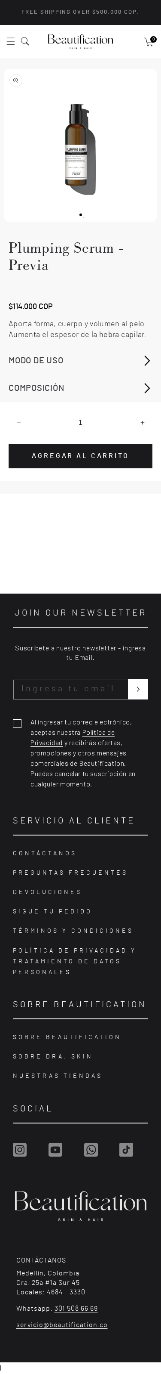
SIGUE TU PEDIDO (52, 912)
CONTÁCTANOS (45, 854)
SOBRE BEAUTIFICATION (67, 1037)
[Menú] (15, 41)
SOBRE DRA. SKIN (53, 1057)
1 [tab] (83, 218)
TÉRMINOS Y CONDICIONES (73, 931)
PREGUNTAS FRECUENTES (70, 873)
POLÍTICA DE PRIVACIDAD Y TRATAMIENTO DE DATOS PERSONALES (75, 961)
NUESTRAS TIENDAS (58, 1076)
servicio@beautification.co (62, 1324)
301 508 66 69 (76, 1308)
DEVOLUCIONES (47, 892)
